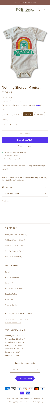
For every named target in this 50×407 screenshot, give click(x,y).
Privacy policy (13, 402)
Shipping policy (38, 402)
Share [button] (6, 201)
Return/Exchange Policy (14, 288)
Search (7, 272)
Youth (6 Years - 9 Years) (14, 246)
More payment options (25, 146)
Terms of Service (11, 305)
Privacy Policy (10, 299)
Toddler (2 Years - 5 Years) (15, 240)
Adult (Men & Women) (13, 256)
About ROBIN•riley (12, 277)
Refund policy (38, 398)
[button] (5, 9)
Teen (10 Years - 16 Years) (14, 251)
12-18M (28, 114)
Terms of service (26, 402)
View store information (13, 159)
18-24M (40, 114)
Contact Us (9, 283)
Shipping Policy (11, 294)
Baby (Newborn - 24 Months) (16, 234)
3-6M (7, 114)
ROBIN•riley (15, 398)
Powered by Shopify (26, 398)
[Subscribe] (37, 370)
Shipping (4, 101)
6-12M (18, 114)
